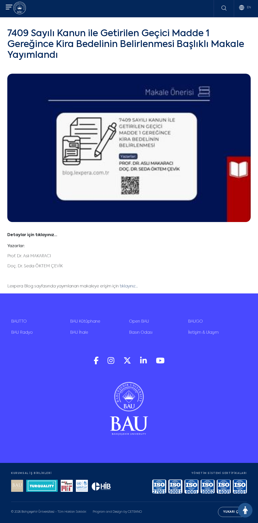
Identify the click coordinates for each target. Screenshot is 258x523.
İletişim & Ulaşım (203, 333)
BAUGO (195, 322)
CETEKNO (135, 511)
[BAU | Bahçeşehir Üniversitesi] (19, 9)
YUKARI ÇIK (232, 511)
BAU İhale (79, 333)
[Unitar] (82, 486)
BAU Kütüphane (85, 322)
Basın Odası (140, 333)
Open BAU (139, 322)
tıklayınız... (128, 286)
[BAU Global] (17, 486)
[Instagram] (111, 363)
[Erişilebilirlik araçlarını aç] (245, 510)
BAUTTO (19, 322)
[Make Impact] (67, 486)
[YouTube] (160, 363)
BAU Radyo (22, 333)
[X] (127, 363)
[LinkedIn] (144, 363)
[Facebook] (97, 363)
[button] (9, 7)
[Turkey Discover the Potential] (42, 486)
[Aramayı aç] (224, 8)
